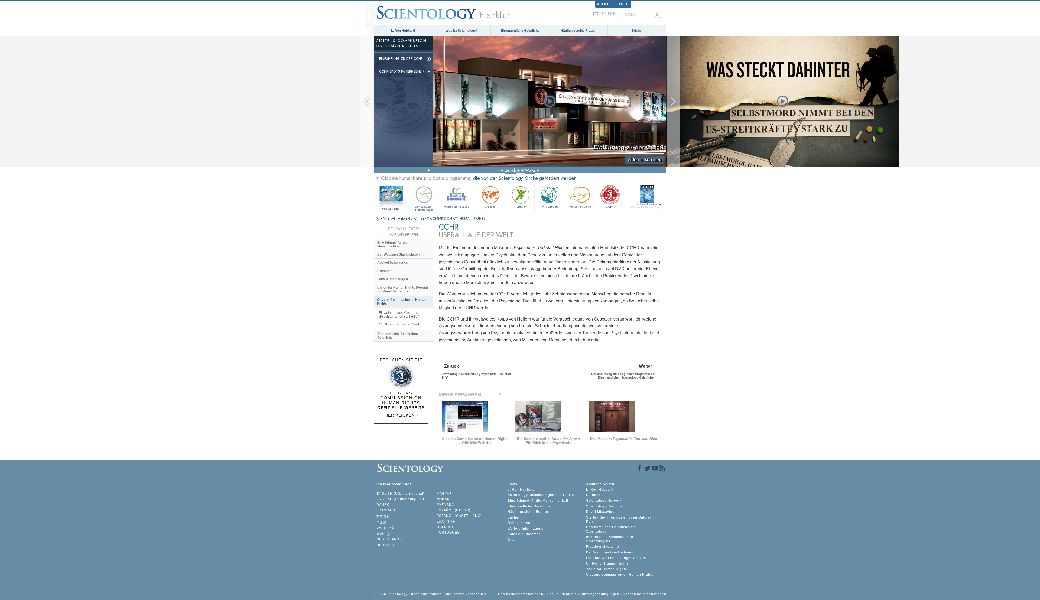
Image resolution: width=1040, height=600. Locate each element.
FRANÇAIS (385, 510)
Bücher (637, 30)
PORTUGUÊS (448, 532)
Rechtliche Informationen (644, 594)
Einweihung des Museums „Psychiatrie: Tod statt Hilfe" (399, 314)
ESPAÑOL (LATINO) (453, 510)
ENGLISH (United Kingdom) (400, 499)
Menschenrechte (580, 206)
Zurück (510, 170)
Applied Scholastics (456, 206)
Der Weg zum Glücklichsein (424, 208)
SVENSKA (445, 505)
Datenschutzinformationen (520, 594)
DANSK (382, 505)
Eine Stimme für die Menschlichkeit (392, 244)
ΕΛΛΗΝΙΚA (446, 521)
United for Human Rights (607, 563)
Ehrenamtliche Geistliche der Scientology (611, 529)
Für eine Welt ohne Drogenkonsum (616, 558)
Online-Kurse (519, 523)
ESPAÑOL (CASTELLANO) (459, 516)
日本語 (381, 523)
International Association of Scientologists (609, 539)
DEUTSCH (385, 545)
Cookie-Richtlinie (562, 594)
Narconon (520, 206)
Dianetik (593, 495)
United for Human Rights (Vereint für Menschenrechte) (402, 289)
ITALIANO (445, 527)
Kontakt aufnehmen (524, 534)
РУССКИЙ (385, 528)
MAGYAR (444, 493)
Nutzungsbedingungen (599, 594)
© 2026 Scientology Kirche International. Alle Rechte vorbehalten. (430, 594)
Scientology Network (604, 501)
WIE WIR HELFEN (397, 218)
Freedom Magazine (647, 206)
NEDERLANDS (389, 539)
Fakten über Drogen (392, 279)
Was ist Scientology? (462, 30)
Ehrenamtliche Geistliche (520, 30)
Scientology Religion (604, 506)
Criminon (490, 206)
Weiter (530, 170)
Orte (511, 540)
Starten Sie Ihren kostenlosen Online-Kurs (618, 520)
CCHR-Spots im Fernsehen (401, 71)
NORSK (443, 499)
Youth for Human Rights (606, 569)
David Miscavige (600, 512)
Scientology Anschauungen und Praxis (541, 495)
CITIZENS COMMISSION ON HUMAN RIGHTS (450, 218)
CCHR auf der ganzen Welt (399, 324)
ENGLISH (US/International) (400, 493)
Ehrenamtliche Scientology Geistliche (398, 336)
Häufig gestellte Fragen (578, 30)
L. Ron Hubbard (403, 30)
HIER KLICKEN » (401, 415)
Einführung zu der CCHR (401, 58)
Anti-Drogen (550, 206)
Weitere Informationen (527, 528)
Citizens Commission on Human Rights (401, 301)
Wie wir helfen (391, 208)
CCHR (610, 206)
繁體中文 (383, 534)
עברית (382, 516)
